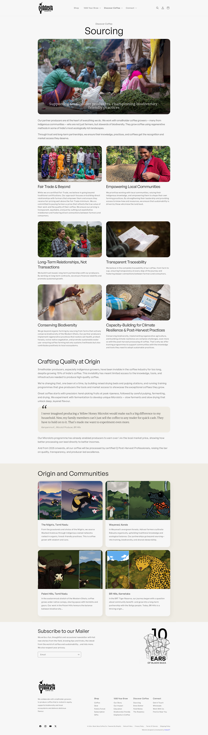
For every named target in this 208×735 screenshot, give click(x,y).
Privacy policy (139, 726)
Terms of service (152, 726)
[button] (91, 8)
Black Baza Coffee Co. (100, 726)
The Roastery (138, 712)
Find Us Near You (160, 712)
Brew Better (138, 706)
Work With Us (158, 709)
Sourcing (137, 703)
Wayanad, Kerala (118, 524)
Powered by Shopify (114, 726)
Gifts (96, 715)
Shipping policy (165, 726)
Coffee (97, 703)
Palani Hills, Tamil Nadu (54, 593)
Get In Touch (158, 703)
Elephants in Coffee (122, 715)
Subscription (99, 712)
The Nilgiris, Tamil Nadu (54, 524)
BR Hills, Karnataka (119, 593)
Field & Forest (99, 709)
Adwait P (167, 730)
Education (118, 709)
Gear (96, 706)
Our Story (118, 703)
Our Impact (118, 706)
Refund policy (127, 726)
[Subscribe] (78, 654)
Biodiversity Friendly (122, 712)
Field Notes (138, 709)
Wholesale (157, 706)
